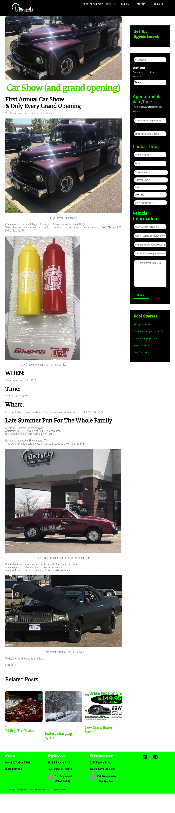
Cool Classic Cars (142, 352)
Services (141, 3)
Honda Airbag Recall (143, 345)
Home (85, 3)
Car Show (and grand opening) (148, 331)
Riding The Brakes (20, 730)
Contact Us (159, 3)
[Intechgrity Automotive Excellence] (23, 11)
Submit (141, 295)
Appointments (96, 3)
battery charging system (145, 338)
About (108, 3)
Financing (124, 3)
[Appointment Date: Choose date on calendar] (135, 126)
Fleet (133, 3)
